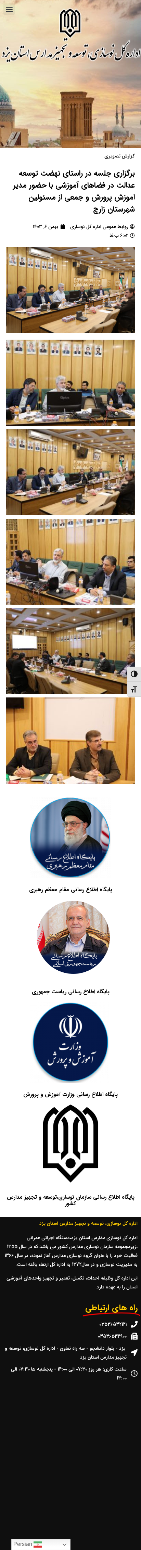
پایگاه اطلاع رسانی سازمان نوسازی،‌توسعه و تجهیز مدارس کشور (70, 1200)
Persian (23, 1544)
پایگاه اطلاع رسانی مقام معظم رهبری (70, 889)
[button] (9, 9)
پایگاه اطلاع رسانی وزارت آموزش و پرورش (70, 1094)
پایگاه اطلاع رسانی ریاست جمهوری (71, 991)
